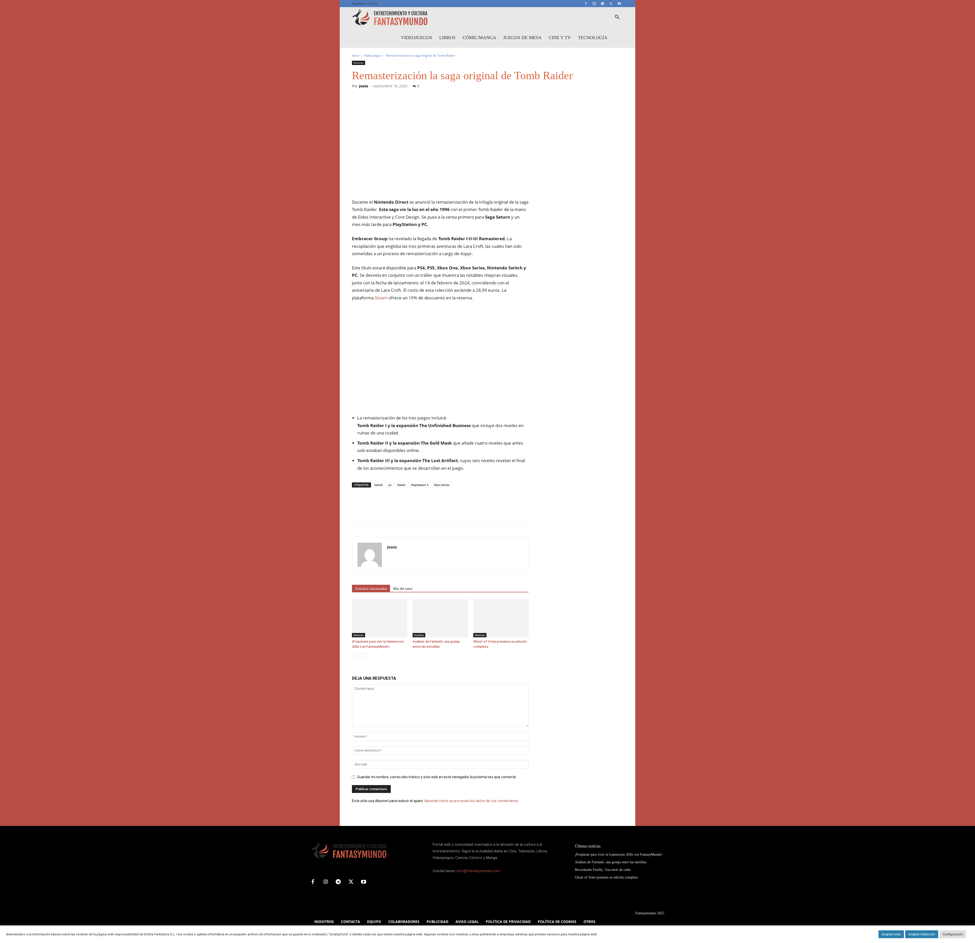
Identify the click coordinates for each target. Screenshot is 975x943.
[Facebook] (586, 3)
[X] (611, 3)
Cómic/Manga (479, 37)
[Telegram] (602, 3)
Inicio (355, 55)
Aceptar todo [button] (891, 934)
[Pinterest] (380, 516)
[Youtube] (619, 3)
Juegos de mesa (522, 37)
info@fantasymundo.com (478, 871)
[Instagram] (594, 3)
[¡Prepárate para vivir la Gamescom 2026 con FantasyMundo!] (379, 618)
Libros (447, 37)
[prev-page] (355, 657)
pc (390, 485)
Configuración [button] (952, 934)
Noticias (358, 62)
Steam (381, 298)
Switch (378, 485)
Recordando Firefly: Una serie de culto (603, 870)
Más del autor (403, 589)
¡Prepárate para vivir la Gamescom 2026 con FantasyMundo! (618, 854)
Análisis (419, 635)
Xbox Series (441, 485)
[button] (617, 17)
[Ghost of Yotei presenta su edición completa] (501, 618)
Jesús (363, 86)
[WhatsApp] (392, 516)
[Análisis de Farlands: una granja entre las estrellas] (440, 618)
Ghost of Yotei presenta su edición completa (606, 877)
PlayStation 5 (419, 485)
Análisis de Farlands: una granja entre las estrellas (610, 862)
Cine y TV (560, 37)
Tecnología (592, 37)
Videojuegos (416, 37)
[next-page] (363, 657)
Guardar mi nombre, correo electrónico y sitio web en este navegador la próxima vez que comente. (437, 777)
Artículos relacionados (371, 589)
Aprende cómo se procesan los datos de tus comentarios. (471, 801)
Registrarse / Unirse (364, 3)
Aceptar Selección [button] (921, 934)
